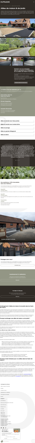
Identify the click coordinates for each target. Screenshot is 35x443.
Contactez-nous (17, 265)
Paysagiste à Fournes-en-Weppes (6, 423)
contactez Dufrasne (27, 374)
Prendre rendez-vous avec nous (21, 82)
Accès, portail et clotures (8, 239)
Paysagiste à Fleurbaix (4, 424)
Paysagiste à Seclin (4, 425)
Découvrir (17, 280)
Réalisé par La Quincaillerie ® (5, 441)
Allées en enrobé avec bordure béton (10, 124)
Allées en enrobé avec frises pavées (10, 121)
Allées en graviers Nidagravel (8, 131)
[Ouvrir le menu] (33, 2)
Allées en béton (5, 134)
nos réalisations (18, 376)
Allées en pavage (5, 127)
